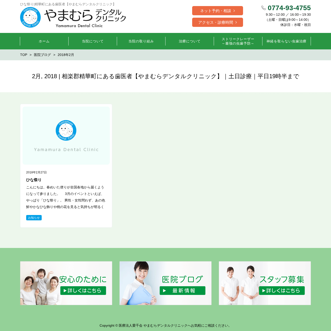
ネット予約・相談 (215, 11)
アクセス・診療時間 (215, 22)
